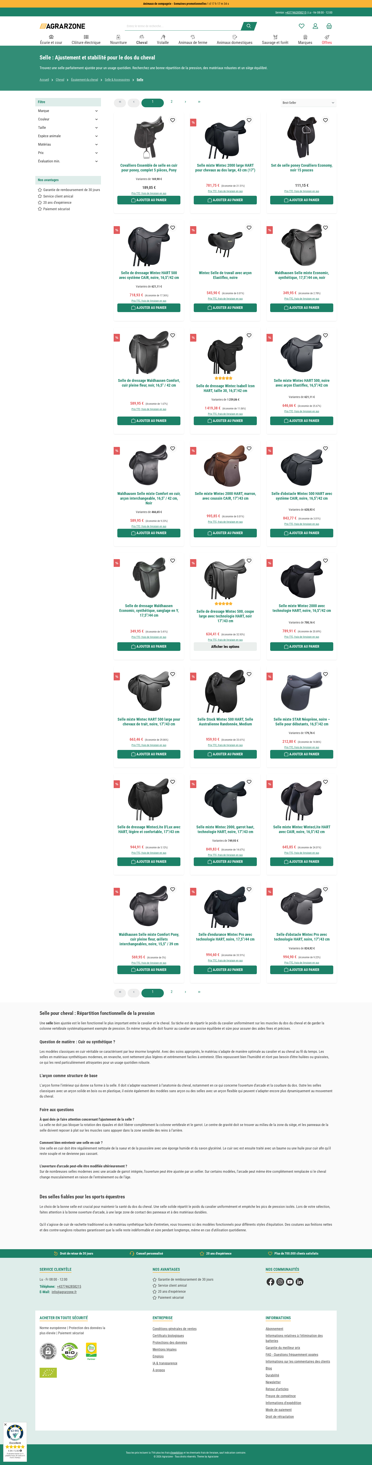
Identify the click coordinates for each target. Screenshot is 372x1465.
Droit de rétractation (280, 1417)
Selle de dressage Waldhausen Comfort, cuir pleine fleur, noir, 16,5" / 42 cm (149, 382)
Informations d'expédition (283, 1403)
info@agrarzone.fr (64, 1292)
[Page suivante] (185, 103)
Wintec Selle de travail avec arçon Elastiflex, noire (225, 275)
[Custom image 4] (48, 1372)
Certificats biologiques (168, 1336)
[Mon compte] (315, 26)
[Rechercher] (249, 26)
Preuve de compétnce (281, 1396)
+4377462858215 (295, 12)
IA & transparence (165, 1363)
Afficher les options (225, 646)
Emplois (158, 1356)
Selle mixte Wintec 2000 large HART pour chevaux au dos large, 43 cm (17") (225, 167)
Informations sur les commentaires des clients (298, 1361)
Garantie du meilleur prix (283, 1348)
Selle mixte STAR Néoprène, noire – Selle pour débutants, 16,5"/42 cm (302, 721)
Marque (43, 111)
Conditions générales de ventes (175, 1329)
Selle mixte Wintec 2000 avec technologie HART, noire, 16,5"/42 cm (302, 608)
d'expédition (176, 1452)
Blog (269, 1368)
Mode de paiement (279, 1410)
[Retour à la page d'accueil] (62, 26)
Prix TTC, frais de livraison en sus (149, 193)
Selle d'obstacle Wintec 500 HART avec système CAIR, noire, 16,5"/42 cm (301, 496)
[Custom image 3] (91, 1351)
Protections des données (170, 1343)
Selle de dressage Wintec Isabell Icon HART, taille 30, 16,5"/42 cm (225, 388)
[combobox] (184, 26)
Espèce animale (49, 136)
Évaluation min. (49, 161)
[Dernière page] (199, 103)
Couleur (43, 119)
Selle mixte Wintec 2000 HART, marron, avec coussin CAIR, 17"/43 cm (225, 496)
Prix (40, 153)
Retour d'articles (277, 1389)
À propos (159, 1370)
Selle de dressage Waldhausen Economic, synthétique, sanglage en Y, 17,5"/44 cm (149, 610)
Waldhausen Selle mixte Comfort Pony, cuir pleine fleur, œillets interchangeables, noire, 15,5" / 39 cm (149, 939)
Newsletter (273, 1382)
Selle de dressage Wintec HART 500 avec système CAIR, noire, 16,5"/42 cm (149, 275)
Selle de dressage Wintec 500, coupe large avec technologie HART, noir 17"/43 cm (225, 616)
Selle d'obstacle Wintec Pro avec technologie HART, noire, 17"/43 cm (302, 936)
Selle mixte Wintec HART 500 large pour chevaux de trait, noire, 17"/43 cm (149, 721)
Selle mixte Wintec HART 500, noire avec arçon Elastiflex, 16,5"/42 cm (302, 382)
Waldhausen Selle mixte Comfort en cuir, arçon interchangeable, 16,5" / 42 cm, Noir (148, 498)
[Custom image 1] (69, 1351)
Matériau (44, 144)
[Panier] (327, 26)
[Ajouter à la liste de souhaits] (172, 120)
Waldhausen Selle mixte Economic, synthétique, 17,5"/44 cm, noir (302, 275)
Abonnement (274, 1329)
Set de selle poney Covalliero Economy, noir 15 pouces (301, 167)
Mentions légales (165, 1349)
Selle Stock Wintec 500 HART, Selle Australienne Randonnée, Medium (225, 721)
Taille (42, 127)
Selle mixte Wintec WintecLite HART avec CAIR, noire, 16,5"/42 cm (301, 829)
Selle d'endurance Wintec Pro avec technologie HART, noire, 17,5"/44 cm (225, 936)
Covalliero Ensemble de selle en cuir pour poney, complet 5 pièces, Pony (148, 167)
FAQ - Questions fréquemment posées (292, 1355)
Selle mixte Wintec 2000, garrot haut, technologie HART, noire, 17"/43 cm (225, 829)
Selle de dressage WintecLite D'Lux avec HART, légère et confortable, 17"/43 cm (148, 829)
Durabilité (272, 1375)
